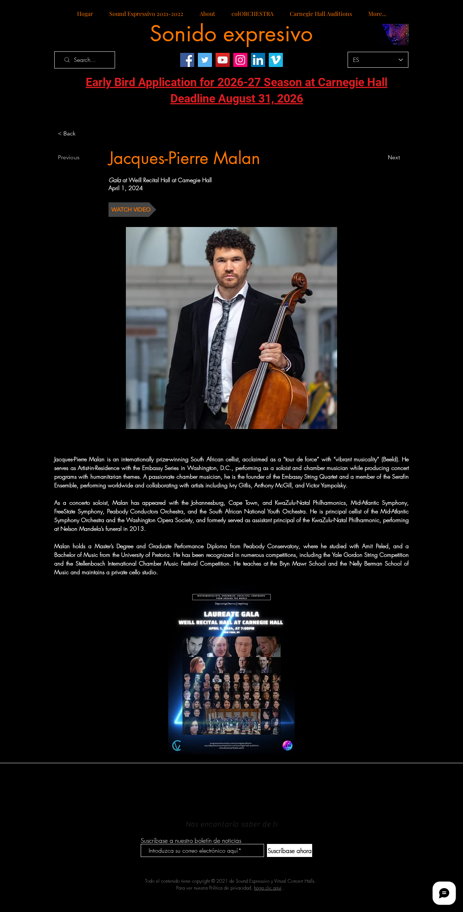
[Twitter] (205, 60)
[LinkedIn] (258, 60)
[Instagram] (240, 60)
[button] (132, 209)
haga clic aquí (267, 887)
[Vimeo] (276, 60)
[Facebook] (187, 60)
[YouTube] (223, 60)
